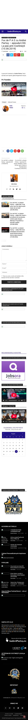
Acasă (3, 35)
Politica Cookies (8, 715)
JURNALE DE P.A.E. (17, 35)
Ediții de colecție (12, 630)
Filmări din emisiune (18, 631)
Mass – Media (13, 628)
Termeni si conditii (9, 713)
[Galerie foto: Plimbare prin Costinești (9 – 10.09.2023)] (5, 585)
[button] (26, 31)
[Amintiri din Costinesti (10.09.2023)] (5, 546)
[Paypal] (10, 189)
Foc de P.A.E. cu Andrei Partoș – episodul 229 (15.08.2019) (7, 162)
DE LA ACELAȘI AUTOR (8, 198)
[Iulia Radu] (5, 109)
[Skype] (14, 189)
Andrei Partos (13, 533)
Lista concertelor (10, 626)
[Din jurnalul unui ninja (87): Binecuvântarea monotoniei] (5, 568)
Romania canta (5, 633)
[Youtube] (20, 189)
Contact (21, 715)
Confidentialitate (18, 713)
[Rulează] (3, 400)
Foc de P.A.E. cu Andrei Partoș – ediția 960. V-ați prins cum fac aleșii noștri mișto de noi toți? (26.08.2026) (17, 206)
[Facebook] (22, 108)
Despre (4, 102)
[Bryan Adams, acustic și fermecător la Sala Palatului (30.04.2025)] (5, 575)
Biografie (5, 628)
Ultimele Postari (12, 102)
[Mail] (14, 708)
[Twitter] (24, 108)
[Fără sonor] (22, 400)
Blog (3, 626)
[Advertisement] (14, 15)
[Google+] (9, 708)
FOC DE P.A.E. (9, 35)
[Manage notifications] (24, 716)
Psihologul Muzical (21, 626)
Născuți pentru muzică (7, 625)
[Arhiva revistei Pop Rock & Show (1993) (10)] (5, 540)
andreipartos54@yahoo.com (18, 697)
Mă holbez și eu (19, 625)
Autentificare (16, 715)
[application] (14, 395)
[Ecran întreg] (24, 400)
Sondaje (9, 631)
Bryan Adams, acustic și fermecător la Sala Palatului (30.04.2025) (17, 575)
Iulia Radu (5, 51)
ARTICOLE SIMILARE (7, 196)
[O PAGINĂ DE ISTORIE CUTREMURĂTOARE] (5, 532)
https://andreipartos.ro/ (14, 186)
